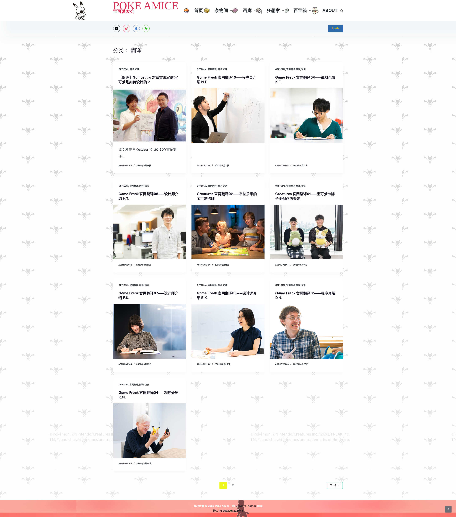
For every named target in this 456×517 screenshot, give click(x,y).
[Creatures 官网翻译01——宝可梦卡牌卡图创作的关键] (306, 232)
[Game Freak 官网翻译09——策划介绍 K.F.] (306, 115)
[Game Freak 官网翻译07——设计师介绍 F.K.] (149, 331)
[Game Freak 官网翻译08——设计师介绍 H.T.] (149, 232)
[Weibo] (126, 28)
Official (123, 69)
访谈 (137, 69)
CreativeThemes (245, 506)
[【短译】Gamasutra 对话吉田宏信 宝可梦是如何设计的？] (149, 115)
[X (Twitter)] (116, 28)
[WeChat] (146, 28)
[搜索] (341, 10)
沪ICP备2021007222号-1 (228, 511)
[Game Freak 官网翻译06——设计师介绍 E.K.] (228, 331)
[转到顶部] (448, 509)
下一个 (333, 485)
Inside (335, 28)
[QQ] (136, 28)
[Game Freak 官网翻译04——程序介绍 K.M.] (149, 430)
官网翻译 (212, 69)
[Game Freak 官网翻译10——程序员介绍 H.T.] (228, 115)
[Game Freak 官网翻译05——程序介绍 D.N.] (306, 331)
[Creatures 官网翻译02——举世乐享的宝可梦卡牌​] (228, 232)
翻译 (132, 69)
